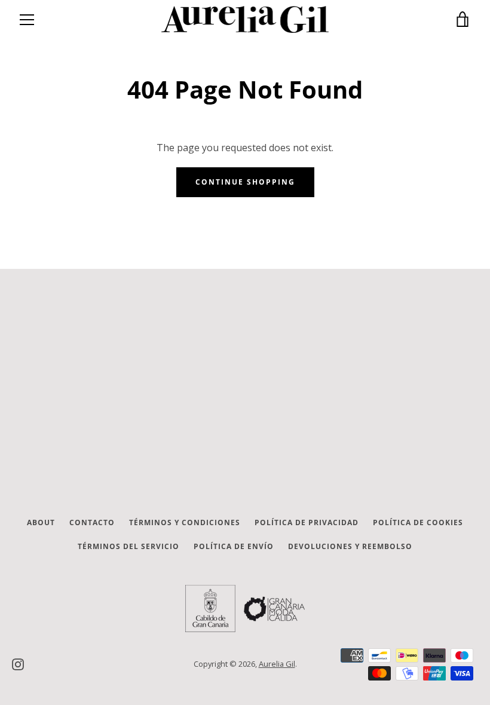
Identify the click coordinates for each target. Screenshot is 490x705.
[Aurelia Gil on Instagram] (18, 663)
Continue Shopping (245, 182)
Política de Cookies (418, 522)
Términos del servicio (128, 546)
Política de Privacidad (307, 522)
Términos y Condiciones (184, 522)
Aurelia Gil (277, 663)
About (41, 522)
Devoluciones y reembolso (350, 546)
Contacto (92, 522)
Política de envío (234, 546)
